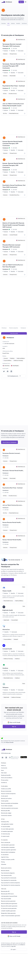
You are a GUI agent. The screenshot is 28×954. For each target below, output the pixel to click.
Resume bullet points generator (9, 903)
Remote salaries (5, 870)
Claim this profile (14, 333)
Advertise (3, 864)
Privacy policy (4, 780)
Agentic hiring (4, 857)
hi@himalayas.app (6, 753)
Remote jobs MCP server (7, 893)
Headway (5, 668)
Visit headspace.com (12, 376)
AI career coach (5, 836)
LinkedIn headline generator (8, 910)
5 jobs (24, 606)
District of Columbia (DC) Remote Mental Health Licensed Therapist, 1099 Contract (14, 225)
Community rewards (6, 815)
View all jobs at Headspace (9, 442)
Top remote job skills (6, 875)
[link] (4, 328)
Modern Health (7, 591)
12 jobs (23, 586)
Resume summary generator (8, 901)
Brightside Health (8, 610)
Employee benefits (6, 775)
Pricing (3, 862)
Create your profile (6, 788)
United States (7, 365)
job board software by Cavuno (9, 944)
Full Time (5, 93)
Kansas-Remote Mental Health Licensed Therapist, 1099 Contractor (12, 143)
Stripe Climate (9, 742)
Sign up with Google (15, 722)
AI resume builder (5, 826)
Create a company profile (7, 859)
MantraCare (6, 629)
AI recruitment (4, 854)
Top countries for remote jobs (8, 878)
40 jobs (23, 644)
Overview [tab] (3, 23)
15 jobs (23, 683)
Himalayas (4, 328)
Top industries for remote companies (10, 885)
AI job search (4, 796)
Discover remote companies (8, 793)
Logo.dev (13, 946)
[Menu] (25, 2)
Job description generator (8, 845)
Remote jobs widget (6, 813)
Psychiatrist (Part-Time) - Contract (14, 86)
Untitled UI (22, 944)
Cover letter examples (7, 805)
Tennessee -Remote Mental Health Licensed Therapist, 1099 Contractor (14, 66)
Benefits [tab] (18, 23)
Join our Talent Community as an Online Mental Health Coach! (13, 104)
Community (4, 768)
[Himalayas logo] (6, 2)
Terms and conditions (6, 777)
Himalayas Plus (5, 821)
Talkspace (5, 687)
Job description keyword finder (9, 896)
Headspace (5, 48)
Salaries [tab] (13, 23)
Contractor (5, 53)
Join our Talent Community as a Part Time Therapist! (13, 266)
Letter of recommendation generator (10, 915)
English (14, 949)
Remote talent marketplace (8, 852)
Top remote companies (14, 559)
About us (3, 765)
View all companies (7, 580)
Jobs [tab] (8, 23)
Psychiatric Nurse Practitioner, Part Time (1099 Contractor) (14, 186)
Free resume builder (6, 898)
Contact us (4, 782)
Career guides (4, 801)
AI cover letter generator (7, 829)
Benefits (12, 50)
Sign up (14, 726)
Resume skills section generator (9, 906)
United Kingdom (16, 365)
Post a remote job (5, 842)
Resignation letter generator (8, 913)
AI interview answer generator (9, 908)
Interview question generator (8, 849)
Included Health (7, 649)
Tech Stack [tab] (24, 23)
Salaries (5, 50)
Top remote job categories (8, 873)
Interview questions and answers (9, 808)
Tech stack (19, 50)
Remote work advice (6, 798)
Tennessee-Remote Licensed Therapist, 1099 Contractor (12, 45)
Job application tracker (7, 824)
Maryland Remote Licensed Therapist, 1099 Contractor (11, 246)
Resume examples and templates (9, 803)
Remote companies (13, 328)
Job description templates (8, 847)
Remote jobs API (5, 891)
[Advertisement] (14, 30)
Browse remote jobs (6, 791)
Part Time (5, 113)
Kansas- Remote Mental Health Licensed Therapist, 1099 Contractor (13, 165)
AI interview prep (5, 833)
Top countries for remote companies (10, 882)
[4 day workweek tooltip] (9, 48)
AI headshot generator (7, 831)
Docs (2, 770)
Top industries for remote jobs (8, 880)
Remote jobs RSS (5, 810)
